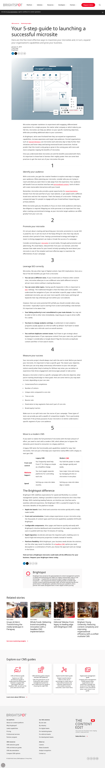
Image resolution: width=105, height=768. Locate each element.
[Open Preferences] (3, 765)
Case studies (10, 619)
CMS (67, 458)
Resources (50, 5)
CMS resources (15, 23)
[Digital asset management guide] (87, 670)
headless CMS (60, 544)
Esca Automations (13, 12)
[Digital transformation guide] (64, 670)
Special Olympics (35, 142)
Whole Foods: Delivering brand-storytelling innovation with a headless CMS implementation (40, 627)
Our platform (10, 720)
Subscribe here (80, 736)
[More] (33, 5)
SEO (26, 290)
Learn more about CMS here (16, 697)
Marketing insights (26, 23)
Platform (29, 5)
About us (41, 742)
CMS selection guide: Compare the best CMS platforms (41, 676)
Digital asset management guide (87, 676)
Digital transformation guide (64, 676)
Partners (72, 5)
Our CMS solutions (44, 720)
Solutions (39, 5)
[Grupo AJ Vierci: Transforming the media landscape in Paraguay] (17, 610)
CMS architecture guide (17, 676)
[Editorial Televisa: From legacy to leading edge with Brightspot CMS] (64, 610)
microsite (44, 243)
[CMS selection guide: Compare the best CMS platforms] (41, 670)
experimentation (72, 191)
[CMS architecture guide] (17, 670)
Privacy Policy (29, 758)
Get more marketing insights (16, 641)
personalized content (61, 184)
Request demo (88, 5)
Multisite (27, 472)
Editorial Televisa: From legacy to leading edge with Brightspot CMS (64, 624)
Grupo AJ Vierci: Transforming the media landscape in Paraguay (15, 625)
